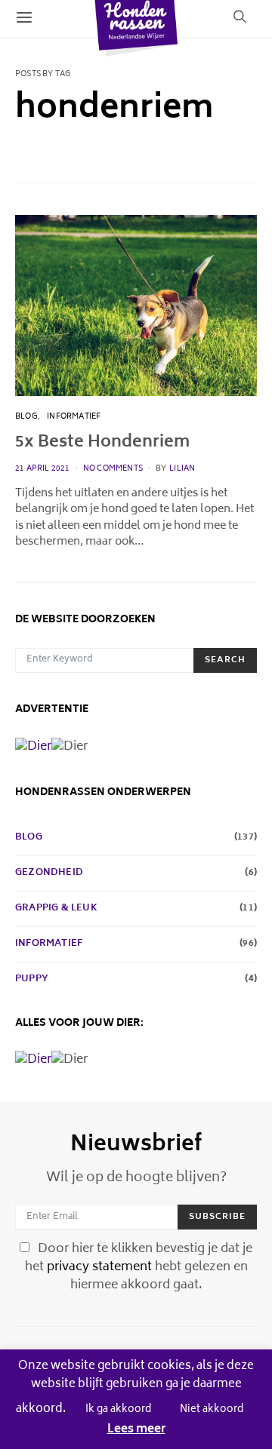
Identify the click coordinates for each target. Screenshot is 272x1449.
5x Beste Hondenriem (102, 443)
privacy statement (99, 1267)
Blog (26, 417)
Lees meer (136, 1430)
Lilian (182, 469)
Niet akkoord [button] (211, 1410)
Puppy (31, 980)
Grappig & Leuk (56, 909)
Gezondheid (49, 873)
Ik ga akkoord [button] (118, 1410)
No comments (113, 469)
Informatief (73, 417)
